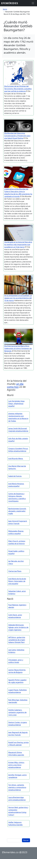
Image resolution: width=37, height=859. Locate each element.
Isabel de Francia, (15, 476)
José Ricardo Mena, (15, 458)
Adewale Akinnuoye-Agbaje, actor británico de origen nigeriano (18, 627)
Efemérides (9, 3)
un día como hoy (15, 385)
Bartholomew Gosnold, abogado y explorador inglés (17, 511)
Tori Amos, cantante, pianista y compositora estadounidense (17, 787)
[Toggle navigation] (33, 3)
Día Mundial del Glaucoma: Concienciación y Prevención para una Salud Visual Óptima (17, 135)
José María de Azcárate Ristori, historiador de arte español (17, 581)
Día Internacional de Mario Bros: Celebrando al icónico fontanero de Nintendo (18, 348)
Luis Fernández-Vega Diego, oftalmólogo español (16, 403)
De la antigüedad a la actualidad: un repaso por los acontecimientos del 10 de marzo (18, 298)
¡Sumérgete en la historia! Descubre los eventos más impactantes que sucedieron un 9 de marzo (18, 244)
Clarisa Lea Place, (15, 571)
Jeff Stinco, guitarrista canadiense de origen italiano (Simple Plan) (16, 639)
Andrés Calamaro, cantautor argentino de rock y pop (17, 712)
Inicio (5, 9)
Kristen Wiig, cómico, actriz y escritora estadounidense (16, 764)
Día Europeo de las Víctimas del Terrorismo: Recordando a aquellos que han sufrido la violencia (18, 88)
